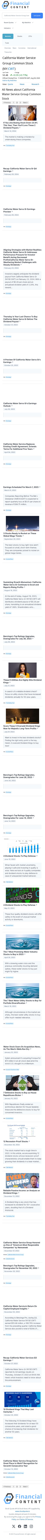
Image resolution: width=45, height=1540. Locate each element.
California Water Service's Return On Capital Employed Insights (20, 1307)
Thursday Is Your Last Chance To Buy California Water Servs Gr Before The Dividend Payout (20, 319)
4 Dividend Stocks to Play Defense (20, 905)
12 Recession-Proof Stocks (16, 1141)
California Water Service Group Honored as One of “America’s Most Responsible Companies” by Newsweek (21, 1245)
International (32, 48)
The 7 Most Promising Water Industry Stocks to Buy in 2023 (20, 953)
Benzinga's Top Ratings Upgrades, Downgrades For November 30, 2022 (21, 1266)
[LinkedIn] (25, 1526)
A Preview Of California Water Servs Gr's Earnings (22, 360)
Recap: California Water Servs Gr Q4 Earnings (20, 169)
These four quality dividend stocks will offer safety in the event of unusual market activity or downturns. (23, 917)
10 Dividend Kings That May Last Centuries (18, 1410)
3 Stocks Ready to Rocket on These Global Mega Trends (19, 534)
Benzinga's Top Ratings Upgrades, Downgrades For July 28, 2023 (19, 637)
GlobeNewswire (10, 1258)
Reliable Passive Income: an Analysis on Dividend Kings (21, 1191)
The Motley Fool (10, 145)
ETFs (30, 36)
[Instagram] (31, 1526)
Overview (7, 48)
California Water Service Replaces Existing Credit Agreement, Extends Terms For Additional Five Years (19, 446)
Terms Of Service (26, 1519)
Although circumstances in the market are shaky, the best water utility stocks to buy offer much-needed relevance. (22, 1015)
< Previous (7, 102)
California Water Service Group (16, 1254)
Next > (25, 102)
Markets (8, 36)
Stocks (19, 36)
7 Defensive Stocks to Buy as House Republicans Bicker (19, 1093)
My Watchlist (26, 22)
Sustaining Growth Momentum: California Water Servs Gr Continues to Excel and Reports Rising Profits (22, 584)
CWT (11, 69)
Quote (10, 84)
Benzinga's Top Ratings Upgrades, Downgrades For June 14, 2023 (19, 816)
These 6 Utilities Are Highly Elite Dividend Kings (22, 681)
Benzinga (8, 186)
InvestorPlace (9, 559)
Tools (7, 43)
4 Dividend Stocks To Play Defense (20, 856)
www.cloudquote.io (22, 1511)
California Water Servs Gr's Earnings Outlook (19, 404)
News (14, 48)
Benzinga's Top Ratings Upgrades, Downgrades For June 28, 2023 (19, 776)
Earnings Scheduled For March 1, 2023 (21, 487)
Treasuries (8, 52)
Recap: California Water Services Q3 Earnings (20, 1359)
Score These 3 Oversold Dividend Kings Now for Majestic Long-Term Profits (21, 727)
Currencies (22, 48)
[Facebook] (19, 1526)
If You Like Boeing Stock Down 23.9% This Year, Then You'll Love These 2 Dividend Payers (20, 125)
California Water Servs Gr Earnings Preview (19, 210)
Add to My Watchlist (9, 80)
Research (35, 84)
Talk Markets (9, 882)
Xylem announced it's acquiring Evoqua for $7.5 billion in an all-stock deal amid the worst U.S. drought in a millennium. (23, 1061)
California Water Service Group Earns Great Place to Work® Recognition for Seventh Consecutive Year (20, 1463)
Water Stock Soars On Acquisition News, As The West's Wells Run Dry (21, 1047)
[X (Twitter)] (13, 1526)
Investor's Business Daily (12, 1069)
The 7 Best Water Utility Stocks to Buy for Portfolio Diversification (22, 1001)
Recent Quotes (9, 22)
